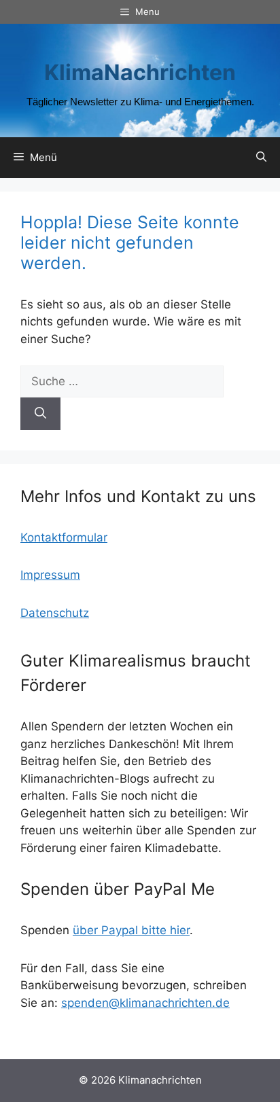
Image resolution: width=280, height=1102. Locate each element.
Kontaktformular (63, 537)
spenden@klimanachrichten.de (145, 1003)
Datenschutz (54, 613)
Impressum (50, 575)
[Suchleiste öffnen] (261, 157)
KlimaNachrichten (140, 72)
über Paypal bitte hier (131, 930)
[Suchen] (40, 413)
